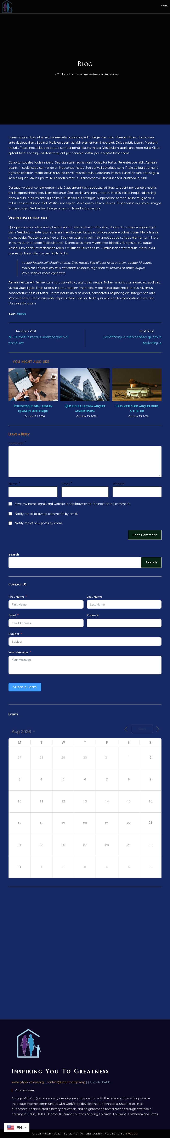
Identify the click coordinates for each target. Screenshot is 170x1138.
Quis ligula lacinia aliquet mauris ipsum (85, 408)
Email (67, 484)
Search (13, 554)
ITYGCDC (131, 1133)
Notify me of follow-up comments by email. (46, 514)
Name (14, 484)
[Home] (52, 74)
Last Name (94, 596)
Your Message (18, 652)
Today (141, 729)
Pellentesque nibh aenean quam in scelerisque (33, 408)
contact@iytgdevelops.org (66, 1082)
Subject (13, 633)
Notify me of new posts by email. (39, 523)
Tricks (21, 314)
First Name (16, 596)
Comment (17, 443)
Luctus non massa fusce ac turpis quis (94, 74)
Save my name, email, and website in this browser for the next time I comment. (72, 504)
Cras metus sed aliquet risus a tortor (136, 408)
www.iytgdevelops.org (28, 1082)
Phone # (92, 615)
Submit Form (25, 687)
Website (119, 484)
